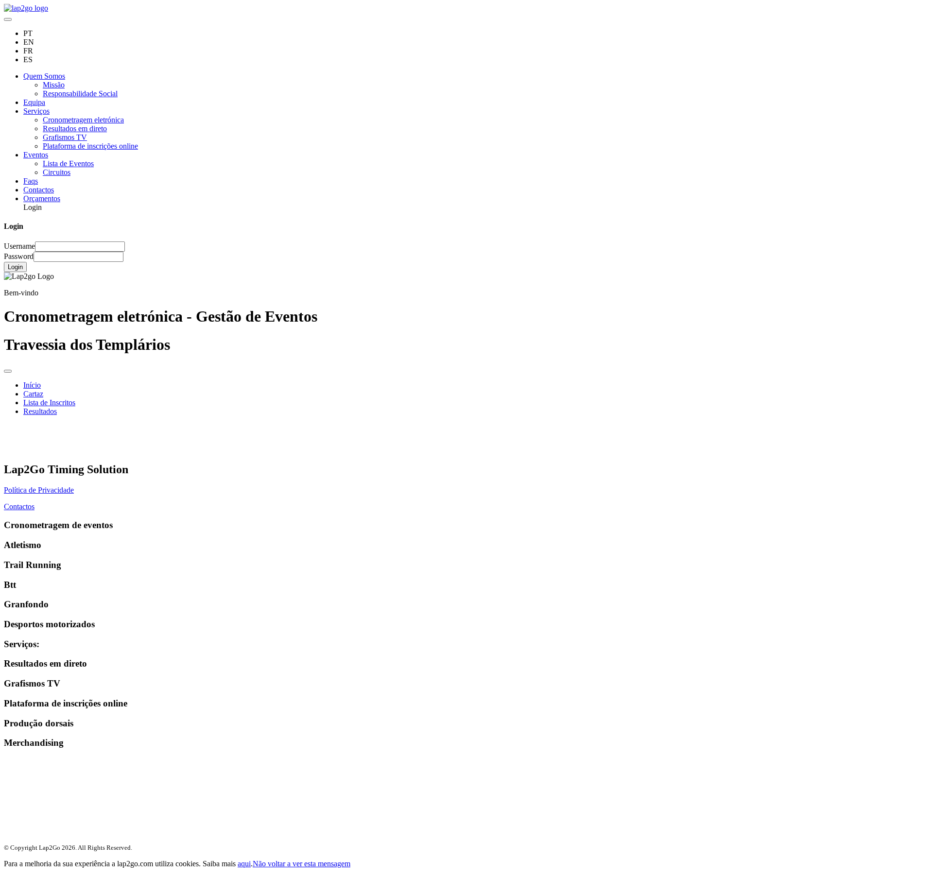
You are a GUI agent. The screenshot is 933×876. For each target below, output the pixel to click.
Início (32, 385)
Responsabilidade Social (80, 93)
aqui (244, 863)
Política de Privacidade (39, 490)
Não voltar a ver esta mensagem (301, 863)
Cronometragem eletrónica (83, 120)
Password (19, 256)
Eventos (35, 155)
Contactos (38, 190)
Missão (54, 85)
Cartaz (33, 394)
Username (19, 246)
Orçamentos (41, 198)
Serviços (36, 111)
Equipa (34, 102)
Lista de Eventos (68, 163)
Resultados (40, 411)
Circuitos (56, 172)
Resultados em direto (75, 128)
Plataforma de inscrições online (90, 146)
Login (15, 267)
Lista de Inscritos (49, 402)
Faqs (30, 181)
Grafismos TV (65, 137)
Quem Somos (44, 76)
